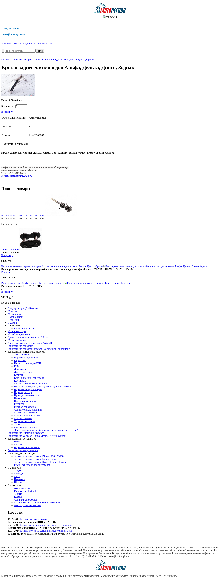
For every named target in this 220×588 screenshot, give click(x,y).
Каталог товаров (23, 59)
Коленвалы (20, 380)
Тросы (17, 424)
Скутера (12, 322)
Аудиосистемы (22, 488)
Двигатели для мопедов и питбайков (28, 337)
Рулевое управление (25, 406)
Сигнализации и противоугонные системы (38, 502)
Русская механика (24, 328)
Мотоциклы (14, 314)
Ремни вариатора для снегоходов (32, 464)
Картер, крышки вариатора (29, 377)
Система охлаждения (25, 412)
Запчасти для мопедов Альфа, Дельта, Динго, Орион (65, 59)
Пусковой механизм (25, 401)
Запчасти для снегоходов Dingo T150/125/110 (39, 456)
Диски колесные (23, 372)
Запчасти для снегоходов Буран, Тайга (35, 459)
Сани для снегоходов (25, 499)
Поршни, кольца (23, 392)
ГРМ (16, 366)
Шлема (18, 482)
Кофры (18, 496)
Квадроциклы (15, 317)
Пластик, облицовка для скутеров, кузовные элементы (44, 386)
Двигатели (20, 369)
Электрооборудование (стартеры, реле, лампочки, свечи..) (46, 430)
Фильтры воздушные (25, 427)
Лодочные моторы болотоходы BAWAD (30, 343)
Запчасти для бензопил (20, 346)
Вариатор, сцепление (26, 357)
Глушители (20, 360)
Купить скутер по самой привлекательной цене (46, 530)
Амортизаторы (22, 354)
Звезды (18, 444)
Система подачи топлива (28, 415)
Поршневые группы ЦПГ (28, 389)
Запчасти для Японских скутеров (26, 433)
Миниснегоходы (17, 331)
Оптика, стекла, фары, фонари (31, 383)
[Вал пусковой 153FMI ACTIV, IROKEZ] (61, 215)
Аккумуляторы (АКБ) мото (23, 308)
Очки (17, 476)
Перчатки (19, 479)
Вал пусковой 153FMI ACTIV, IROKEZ (23, 215)
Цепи (17, 441)
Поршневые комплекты (27, 447)
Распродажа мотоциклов (33, 519)
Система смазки (23, 418)
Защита (18, 470)
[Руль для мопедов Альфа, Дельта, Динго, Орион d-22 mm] (97, 283)
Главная (6, 43)
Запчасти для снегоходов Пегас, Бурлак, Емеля (40, 462)
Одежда (18, 473)
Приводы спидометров (26, 395)
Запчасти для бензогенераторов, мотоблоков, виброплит (39, 348)
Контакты (51, 43)
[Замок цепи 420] (30, 249)
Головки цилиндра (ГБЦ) (28, 363)
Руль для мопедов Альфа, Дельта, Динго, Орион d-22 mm (32, 283)
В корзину (7, 111)
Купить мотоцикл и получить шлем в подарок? (46, 525)
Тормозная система (24, 421)
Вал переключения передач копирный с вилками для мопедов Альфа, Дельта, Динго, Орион (52, 266)
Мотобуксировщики (19, 334)
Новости (40, 43)
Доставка (30, 43)
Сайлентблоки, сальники (28, 409)
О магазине (18, 43)
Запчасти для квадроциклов (23, 450)
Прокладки (20, 398)
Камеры (18, 375)
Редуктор (19, 404)
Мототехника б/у (17, 340)
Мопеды (12, 311)
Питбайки (13, 319)
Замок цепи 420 (10, 249)
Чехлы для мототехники (27, 505)
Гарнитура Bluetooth (25, 491)
